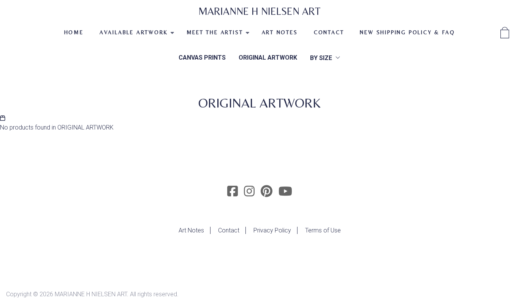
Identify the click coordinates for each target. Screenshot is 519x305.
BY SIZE (321, 58)
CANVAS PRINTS (202, 57)
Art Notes (191, 230)
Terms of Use (323, 230)
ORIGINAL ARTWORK (268, 57)
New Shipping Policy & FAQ (407, 32)
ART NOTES (280, 32)
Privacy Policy (272, 230)
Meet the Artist (211, 35)
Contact (329, 32)
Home (74, 32)
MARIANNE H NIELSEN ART (259, 11)
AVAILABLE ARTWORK (130, 35)
